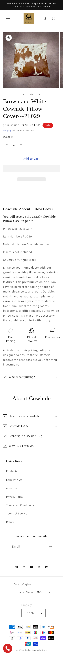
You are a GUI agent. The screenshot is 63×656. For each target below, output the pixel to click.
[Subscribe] (50, 546)
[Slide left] (23, 94)
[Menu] (8, 18)
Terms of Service (16, 513)
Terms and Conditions (20, 505)
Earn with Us (14, 479)
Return (10, 522)
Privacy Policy (14, 496)
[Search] (44, 18)
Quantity (8, 136)
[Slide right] (39, 94)
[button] (31, 169)
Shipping (7, 130)
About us (11, 488)
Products (11, 471)
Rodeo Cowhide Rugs (35, 650)
